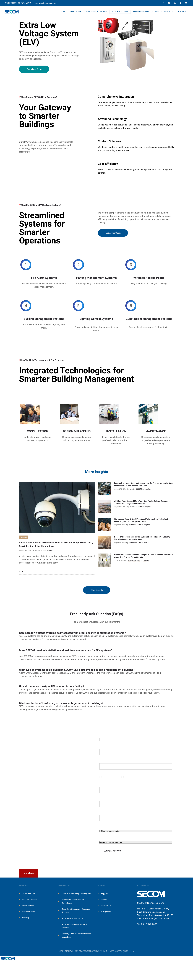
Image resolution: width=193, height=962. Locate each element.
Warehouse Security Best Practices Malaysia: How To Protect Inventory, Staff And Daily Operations (141, 520)
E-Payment (182, 12)
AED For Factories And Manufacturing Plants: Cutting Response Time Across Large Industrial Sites (141, 502)
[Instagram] (169, 3)
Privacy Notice (28, 911)
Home (63, 12)
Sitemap (25, 918)
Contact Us (168, 12)
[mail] (186, 3)
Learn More (29, 873)
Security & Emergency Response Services (76, 910)
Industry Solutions (141, 12)
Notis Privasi (28, 905)
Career (104, 899)
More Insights (97, 590)
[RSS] (180, 3)
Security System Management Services (75, 926)
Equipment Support (120, 12)
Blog (156, 12)
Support (104, 893)
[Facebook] (163, 3)
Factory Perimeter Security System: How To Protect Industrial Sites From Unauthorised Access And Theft (143, 484)
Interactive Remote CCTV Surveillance (73, 901)
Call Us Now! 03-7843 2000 (18, 3)
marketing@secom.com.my (45, 3)
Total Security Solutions (96, 12)
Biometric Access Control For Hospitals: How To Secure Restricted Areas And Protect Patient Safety (143, 556)
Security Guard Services (72, 918)
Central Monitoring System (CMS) (77, 893)
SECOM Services (29, 899)
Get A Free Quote (34, 69)
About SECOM (75, 12)
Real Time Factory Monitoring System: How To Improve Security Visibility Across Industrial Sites (142, 538)
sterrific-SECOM (40, 550)
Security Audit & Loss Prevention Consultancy (76, 935)
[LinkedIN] (175, 3)
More (21, 571)
